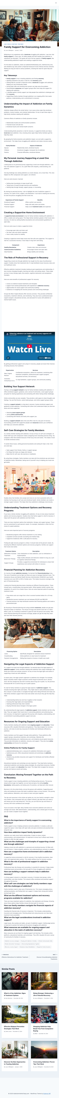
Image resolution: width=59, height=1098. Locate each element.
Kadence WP (47, 1093)
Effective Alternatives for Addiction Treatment (15, 956)
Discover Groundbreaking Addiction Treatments (47, 957)
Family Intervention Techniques (12, 944)
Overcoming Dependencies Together (30, 944)
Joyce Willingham (9, 50)
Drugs (9, 44)
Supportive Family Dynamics (44, 947)
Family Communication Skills (45, 941)
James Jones (8, 1031)
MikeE (36, 1033)
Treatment (21, 44)
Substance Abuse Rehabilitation (27, 947)
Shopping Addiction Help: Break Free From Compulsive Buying (43, 1029)
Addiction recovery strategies (12, 941)
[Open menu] (56, 3)
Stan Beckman (8, 998)
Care (5, 44)
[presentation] (15, 981)
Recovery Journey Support (11, 947)
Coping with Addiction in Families (29, 941)
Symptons (14, 44)
